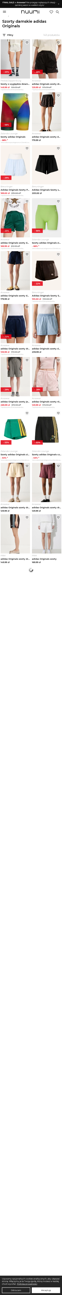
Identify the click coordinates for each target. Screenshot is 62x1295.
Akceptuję (46, 1290)
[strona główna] (30, 12)
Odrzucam (16, 1290)
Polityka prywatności (27, 1284)
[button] (29, 4)
